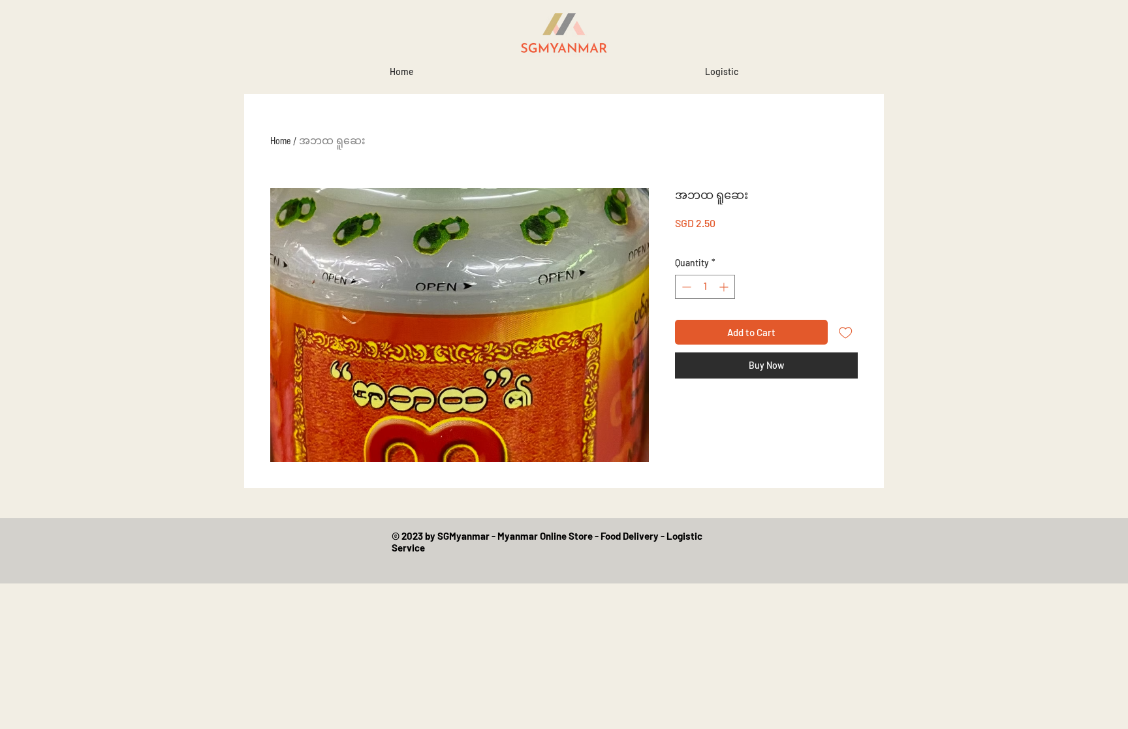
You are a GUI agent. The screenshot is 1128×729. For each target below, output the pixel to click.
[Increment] (725, 286)
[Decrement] (685, 286)
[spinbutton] (705, 286)
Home (280, 141)
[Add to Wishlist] (845, 332)
